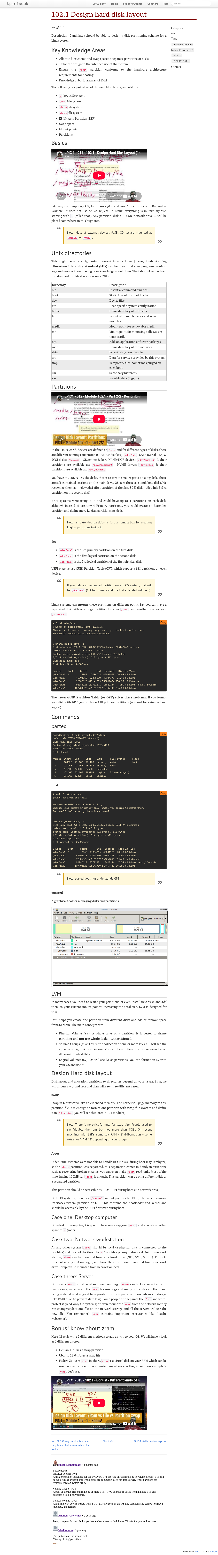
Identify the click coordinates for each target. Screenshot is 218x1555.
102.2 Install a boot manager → (150, 1441)
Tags (165, 3)
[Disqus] (109, 1501)
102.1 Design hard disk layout (99, 14)
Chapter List (109, 1441)
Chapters (152, 3)
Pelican (198, 1551)
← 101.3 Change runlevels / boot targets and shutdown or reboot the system (71, 1445)
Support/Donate (132, 3)
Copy (163, 622)
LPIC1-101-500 (181, 60)
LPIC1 (174, 33)
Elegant (213, 1551)
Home (114, 3)
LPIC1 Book (99, 3)
